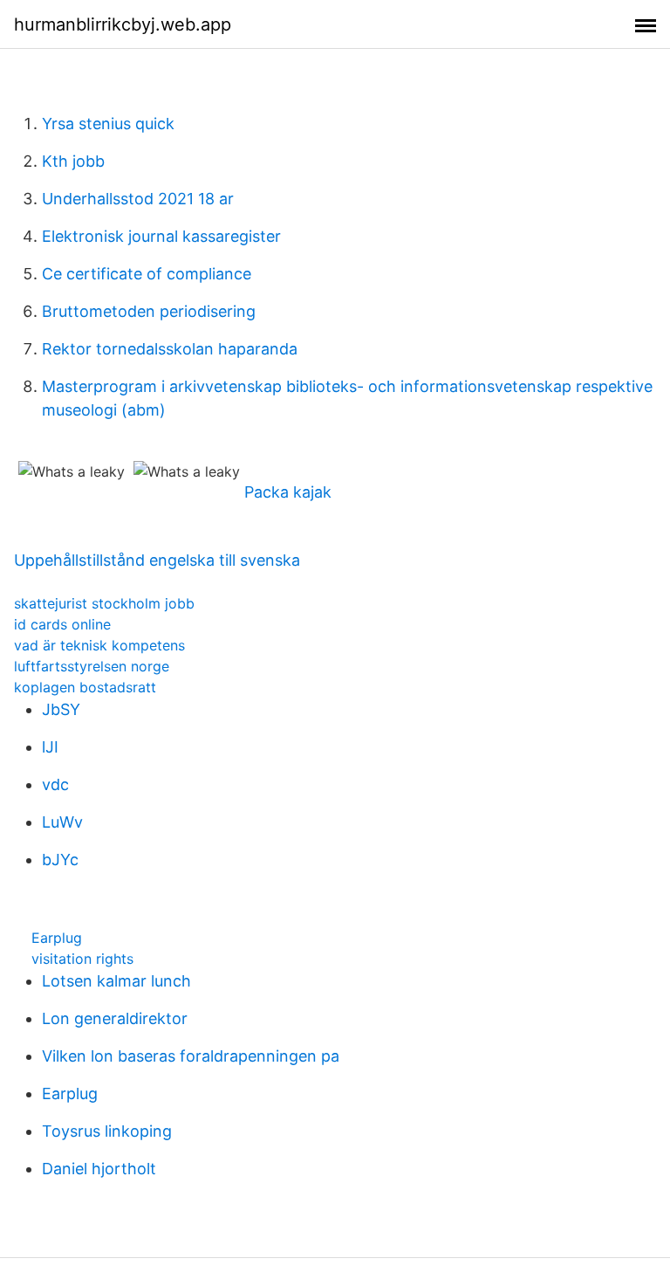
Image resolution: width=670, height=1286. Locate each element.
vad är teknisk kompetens (99, 645)
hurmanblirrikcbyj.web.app (122, 24)
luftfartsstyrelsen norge (91, 666)
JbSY (61, 709)
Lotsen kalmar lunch (116, 981)
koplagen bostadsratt (85, 687)
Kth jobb (73, 161)
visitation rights (82, 958)
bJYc (60, 859)
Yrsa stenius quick (108, 123)
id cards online (62, 624)
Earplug (56, 937)
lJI (50, 747)
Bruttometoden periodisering (149, 311)
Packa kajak (288, 492)
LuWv (62, 822)
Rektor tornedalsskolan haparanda (169, 349)
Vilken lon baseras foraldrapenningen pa (190, 1056)
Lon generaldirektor (115, 1018)
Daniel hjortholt (99, 1168)
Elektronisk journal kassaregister (161, 236)
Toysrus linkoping (107, 1131)
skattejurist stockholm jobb (104, 603)
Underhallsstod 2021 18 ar (138, 198)
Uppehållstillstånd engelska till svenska (157, 560)
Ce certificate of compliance (146, 274)
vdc (55, 784)
